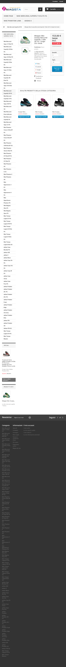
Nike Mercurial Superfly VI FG (8, 97)
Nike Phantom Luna (12, 21)
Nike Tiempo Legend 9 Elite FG (7, 237)
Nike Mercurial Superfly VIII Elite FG (7, 78)
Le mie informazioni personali (32, 434)
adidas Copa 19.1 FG (8, 267)
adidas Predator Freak (8, 301)
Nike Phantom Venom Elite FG (8, 149)
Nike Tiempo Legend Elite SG (8, 243)
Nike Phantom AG (7, 178)
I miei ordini (27, 428)
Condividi (38, 66)
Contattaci (55, 1)
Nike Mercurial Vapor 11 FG (7, 123)
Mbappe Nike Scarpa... (8, 401)
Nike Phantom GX (7, 165)
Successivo (30, 51)
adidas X (28, 21)
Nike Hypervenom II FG (7, 192)
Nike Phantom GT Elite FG (7, 160)
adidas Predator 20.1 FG (8, 296)
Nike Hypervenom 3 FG (7, 185)
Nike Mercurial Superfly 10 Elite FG (32, 16)
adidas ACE (7, 252)
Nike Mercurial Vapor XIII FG (7, 103)
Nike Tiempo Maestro (7, 337)
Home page (8, 16)
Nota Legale (16, 434)
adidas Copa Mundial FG (7, 248)
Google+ (38, 69)
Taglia (54, 60)
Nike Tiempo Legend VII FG (7, 332)
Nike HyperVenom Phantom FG (7, 200)
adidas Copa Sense (7, 277)
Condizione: (37, 47)
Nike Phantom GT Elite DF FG (8, 155)
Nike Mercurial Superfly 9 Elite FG (8, 62)
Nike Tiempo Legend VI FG (7, 217)
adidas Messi (7, 257)
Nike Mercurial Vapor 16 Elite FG (8, 56)
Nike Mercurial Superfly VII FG (8, 92)
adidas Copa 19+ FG (8, 262)
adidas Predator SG (8, 324)
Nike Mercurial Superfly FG (7, 118)
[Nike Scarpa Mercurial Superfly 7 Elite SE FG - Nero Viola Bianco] (43, 102)
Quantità (54, 52)
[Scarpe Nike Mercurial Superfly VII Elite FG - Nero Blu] (26, 102)
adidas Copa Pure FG (7, 283)
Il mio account (29, 425)
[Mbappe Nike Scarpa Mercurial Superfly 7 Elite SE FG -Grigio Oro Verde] (25, 51)
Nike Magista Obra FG (7, 207)
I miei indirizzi (27, 432)
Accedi (61, 1)
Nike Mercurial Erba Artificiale (8, 113)
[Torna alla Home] (4, 27)
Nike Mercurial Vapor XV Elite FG (7, 70)
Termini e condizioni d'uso (15, 438)
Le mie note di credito (29, 430)
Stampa (39, 80)
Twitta (38, 63)
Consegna (15, 432)
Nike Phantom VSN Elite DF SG (8, 144)
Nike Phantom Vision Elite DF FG (8, 138)
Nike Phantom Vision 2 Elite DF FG (8, 130)
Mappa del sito (17, 448)
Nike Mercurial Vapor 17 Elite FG (8, 43)
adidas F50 (6, 320)
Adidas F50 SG (8, 328)
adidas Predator (8, 286)
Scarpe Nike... (22, 112)
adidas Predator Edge (8, 306)
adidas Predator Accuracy (8, 311)
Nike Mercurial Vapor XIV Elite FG (8, 85)
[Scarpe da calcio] (11, 9)
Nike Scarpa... (39, 112)
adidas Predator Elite (8, 317)
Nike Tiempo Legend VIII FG (8, 222)
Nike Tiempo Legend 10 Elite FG (8, 229)
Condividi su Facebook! (39, 77)
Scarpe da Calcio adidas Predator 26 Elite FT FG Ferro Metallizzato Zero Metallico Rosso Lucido (8, 363)
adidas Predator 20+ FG (8, 290)
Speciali (6, 345)
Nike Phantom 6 (8, 174)
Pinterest (38, 73)
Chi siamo (15, 442)
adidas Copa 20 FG (8, 272)
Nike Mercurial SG (7, 108)
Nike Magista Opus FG (7, 212)
